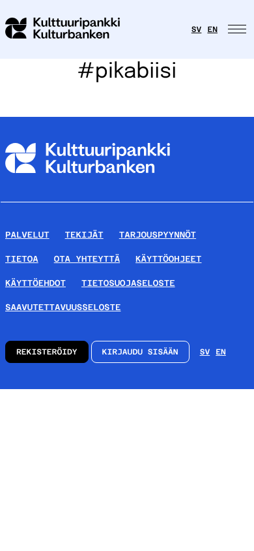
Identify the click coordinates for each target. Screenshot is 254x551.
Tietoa (21, 259)
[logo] (70, 29)
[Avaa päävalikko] (238, 29)
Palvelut (27, 235)
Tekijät (84, 235)
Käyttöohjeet (168, 259)
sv (196, 29)
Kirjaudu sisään (140, 351)
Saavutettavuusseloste (62, 307)
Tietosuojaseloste (128, 283)
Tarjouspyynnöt (157, 235)
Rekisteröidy (47, 351)
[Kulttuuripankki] (87, 196)
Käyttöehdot (35, 283)
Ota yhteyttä (87, 259)
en (212, 29)
